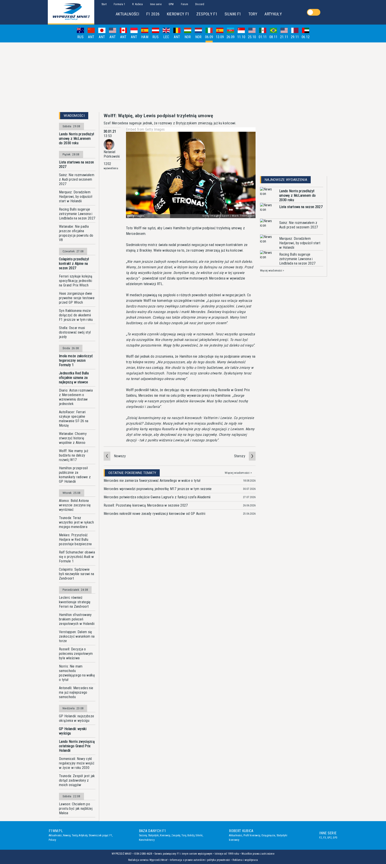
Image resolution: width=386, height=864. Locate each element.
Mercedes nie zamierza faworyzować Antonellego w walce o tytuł (152, 480)
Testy (75, 835)
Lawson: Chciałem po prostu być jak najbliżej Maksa (76, 808)
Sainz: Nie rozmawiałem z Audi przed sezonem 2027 (76, 179)
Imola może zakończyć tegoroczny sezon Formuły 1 (76, 360)
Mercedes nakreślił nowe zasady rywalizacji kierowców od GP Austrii (154, 513)
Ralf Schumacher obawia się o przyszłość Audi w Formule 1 (77, 556)
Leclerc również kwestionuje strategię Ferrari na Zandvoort (75, 602)
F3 (324, 837)
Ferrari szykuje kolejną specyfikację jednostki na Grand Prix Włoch (75, 280)
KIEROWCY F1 (178, 14)
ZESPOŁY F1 (206, 14)
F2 (320, 837)
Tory (183, 835)
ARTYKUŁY (273, 14)
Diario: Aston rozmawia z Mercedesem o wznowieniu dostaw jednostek (76, 397)
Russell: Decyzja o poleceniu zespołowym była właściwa (76, 653)
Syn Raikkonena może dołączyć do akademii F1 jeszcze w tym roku (76, 315)
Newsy (66, 835)
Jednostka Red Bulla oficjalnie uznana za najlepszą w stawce (74, 377)
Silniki (199, 835)
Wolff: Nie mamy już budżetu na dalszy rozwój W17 (73, 455)
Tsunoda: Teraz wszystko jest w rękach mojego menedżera (76, 522)
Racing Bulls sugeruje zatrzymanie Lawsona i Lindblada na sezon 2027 (77, 213)
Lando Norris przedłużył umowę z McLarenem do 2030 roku (76, 138)
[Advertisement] (193, 77)
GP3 (335, 837)
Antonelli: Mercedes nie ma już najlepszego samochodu (76, 692)
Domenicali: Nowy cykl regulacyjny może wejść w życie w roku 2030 (76, 763)
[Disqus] (179, 589)
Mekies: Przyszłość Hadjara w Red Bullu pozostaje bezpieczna (75, 539)
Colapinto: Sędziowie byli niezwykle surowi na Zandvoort (76, 573)
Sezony (143, 835)
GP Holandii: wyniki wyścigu (72, 731)
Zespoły (175, 835)
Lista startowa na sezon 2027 (76, 164)
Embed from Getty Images (145, 129)
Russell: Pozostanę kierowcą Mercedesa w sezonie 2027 (146, 505)
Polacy (52, 839)
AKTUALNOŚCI (127, 14)
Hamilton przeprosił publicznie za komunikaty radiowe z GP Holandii (75, 475)
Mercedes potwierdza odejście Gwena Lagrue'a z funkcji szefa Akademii (157, 497)
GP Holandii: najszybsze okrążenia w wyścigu (76, 718)
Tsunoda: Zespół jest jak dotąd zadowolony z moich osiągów (77, 780)
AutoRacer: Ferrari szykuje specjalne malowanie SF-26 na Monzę (73, 419)
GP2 (329, 837)
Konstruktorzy (147, 839)
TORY (252, 14)
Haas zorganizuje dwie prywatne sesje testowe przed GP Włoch (76, 298)
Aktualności (55, 835)
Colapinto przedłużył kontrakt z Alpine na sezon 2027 (74, 263)
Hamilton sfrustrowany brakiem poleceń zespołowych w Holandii (76, 619)
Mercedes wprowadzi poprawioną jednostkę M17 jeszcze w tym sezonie (158, 489)
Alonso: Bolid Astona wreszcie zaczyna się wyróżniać (75, 505)
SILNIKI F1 (232, 14)
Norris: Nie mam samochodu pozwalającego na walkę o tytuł (77, 673)
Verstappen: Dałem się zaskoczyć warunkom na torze (77, 636)
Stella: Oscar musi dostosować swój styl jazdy (75, 332)
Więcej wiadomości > (238, 472)
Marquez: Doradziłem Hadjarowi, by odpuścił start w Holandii (75, 196)
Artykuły (83, 835)
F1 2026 (153, 14)
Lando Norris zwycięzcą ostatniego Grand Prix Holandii (77, 746)
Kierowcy (165, 835)
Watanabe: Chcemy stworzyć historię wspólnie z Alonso (73, 438)
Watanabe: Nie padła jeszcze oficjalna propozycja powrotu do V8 (76, 233)
